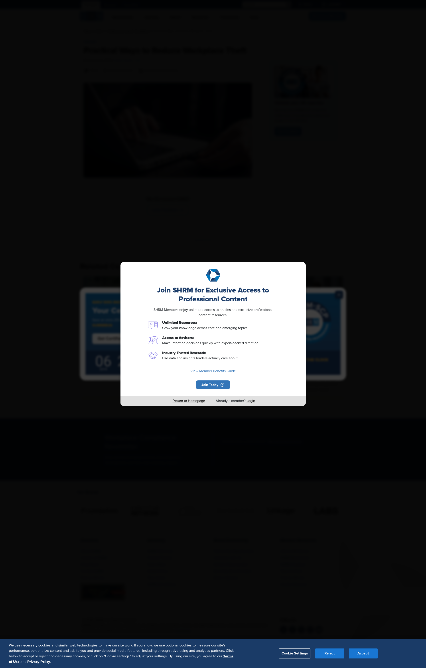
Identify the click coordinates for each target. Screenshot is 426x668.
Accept (363, 653)
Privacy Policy (38, 661)
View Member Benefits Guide (213, 371)
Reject (329, 653)
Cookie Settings (295, 653)
